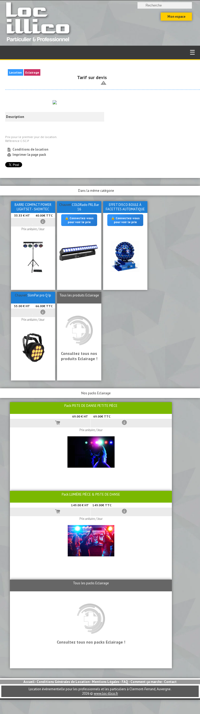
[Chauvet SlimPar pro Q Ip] (33, 362)
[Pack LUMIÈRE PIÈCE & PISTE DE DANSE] (91, 555)
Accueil (28, 682)
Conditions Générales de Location (63, 682)
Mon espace (176, 16)
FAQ (125, 682)
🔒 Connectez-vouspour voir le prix (79, 220)
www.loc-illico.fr (106, 693)
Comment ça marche (146, 682)
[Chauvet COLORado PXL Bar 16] (79, 261)
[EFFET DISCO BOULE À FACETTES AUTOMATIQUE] (125, 271)
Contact (170, 682)
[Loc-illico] (39, 43)
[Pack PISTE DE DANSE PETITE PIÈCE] (90, 466)
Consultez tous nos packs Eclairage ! (91, 642)
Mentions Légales (105, 682)
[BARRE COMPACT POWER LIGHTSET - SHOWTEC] (33, 272)
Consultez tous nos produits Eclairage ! (79, 356)
